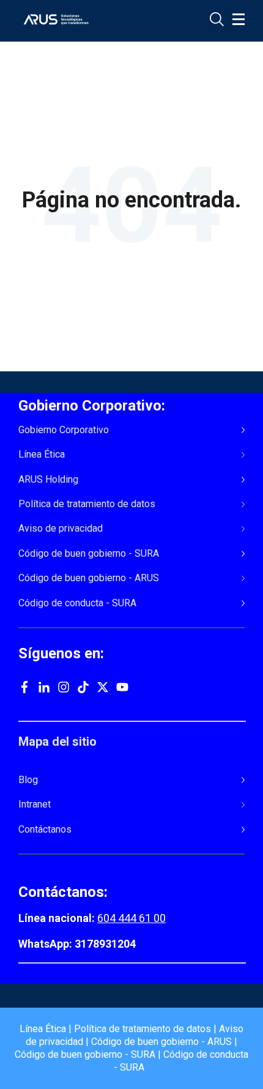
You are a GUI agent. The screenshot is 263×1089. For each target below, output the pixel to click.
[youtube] (122, 688)
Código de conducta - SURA (77, 603)
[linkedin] (44, 688)
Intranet (34, 804)
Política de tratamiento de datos (86, 504)
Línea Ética (41, 454)
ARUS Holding (48, 479)
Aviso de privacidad (60, 528)
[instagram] (63, 688)
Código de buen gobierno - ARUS (88, 578)
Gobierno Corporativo (63, 430)
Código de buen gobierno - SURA (88, 553)
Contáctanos (45, 829)
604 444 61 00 (131, 918)
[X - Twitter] (103, 688)
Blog (28, 780)
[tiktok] (83, 688)
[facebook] (24, 688)
